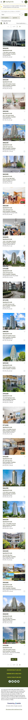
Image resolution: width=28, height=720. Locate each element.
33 (23, 265)
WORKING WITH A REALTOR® (14, 673)
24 (23, 547)
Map (4, 23)
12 (23, 233)
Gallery (1, 23)
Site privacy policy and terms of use (14, 709)
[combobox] (14, 11)
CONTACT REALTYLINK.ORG (14, 677)
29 (23, 390)
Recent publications (21, 23)
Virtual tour (14, 139)
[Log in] (26, 1)
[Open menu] (1, 1)
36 (23, 579)
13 (23, 453)
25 (23, 76)
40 (23, 296)
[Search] (22, 2)
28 (23, 139)
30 (23, 484)
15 (23, 170)
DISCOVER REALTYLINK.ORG (14, 670)
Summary (6, 23)
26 (23, 107)
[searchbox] (13, 11)
